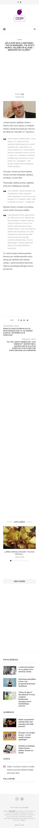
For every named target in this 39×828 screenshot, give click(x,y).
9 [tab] (26, 560)
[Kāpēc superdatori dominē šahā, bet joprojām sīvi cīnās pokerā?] (9, 722)
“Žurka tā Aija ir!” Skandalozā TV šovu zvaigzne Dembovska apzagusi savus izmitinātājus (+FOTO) (26, 699)
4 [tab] (16, 560)
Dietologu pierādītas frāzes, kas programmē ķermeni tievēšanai (27, 682)
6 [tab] (20, 560)
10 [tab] (28, 560)
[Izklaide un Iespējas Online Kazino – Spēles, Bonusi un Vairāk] (9, 749)
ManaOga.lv (12, 811)
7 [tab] (22, 560)
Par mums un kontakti (20, 807)
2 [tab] (12, 560)
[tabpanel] (19, 542)
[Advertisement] (19, 72)
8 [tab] (24, 560)
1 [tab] (10, 560)
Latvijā (19, 39)
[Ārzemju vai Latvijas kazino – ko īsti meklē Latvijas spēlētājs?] (9, 736)
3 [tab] (14, 560)
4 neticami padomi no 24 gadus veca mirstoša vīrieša (26, 669)
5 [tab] (18, 560)
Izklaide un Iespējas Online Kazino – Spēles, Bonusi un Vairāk (26, 749)
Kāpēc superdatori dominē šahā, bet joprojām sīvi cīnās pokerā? (26, 723)
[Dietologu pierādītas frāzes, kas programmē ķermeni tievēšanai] (9, 682)
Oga (22, 94)
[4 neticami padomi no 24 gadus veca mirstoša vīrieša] (9, 670)
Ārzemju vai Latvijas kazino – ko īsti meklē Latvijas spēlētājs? (26, 736)
